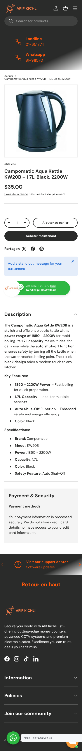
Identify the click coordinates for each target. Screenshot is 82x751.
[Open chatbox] (72, 742)
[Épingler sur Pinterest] (41, 248)
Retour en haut (41, 584)
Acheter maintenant (41, 236)
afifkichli (10, 164)
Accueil (9, 76)
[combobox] (41, 21)
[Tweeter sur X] (24, 248)
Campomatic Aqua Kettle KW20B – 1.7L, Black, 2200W (37, 79)
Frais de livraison (16, 194)
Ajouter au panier (55, 223)
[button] (65, 8)
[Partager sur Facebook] (32, 248)
